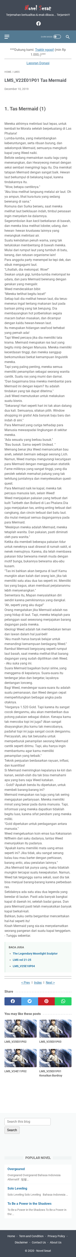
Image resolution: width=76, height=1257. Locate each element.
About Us (55, 1242)
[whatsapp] (63, 1001)
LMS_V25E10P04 (24, 966)
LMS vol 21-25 (22, 960)
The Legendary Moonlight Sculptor (35, 953)
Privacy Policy (56, 1236)
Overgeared (16, 1169)
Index (38, 983)
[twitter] (29, 1001)
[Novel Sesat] (38, 7)
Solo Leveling (17, 1188)
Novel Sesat (43, 1250)
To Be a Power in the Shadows (29, 1204)
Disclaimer (21, 1242)
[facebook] (38, 23)
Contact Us (39, 1242)
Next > (50, 983)
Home (11, 1236)
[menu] (9, 37)
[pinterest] (46, 1001)
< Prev (25, 983)
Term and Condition (31, 1236)
